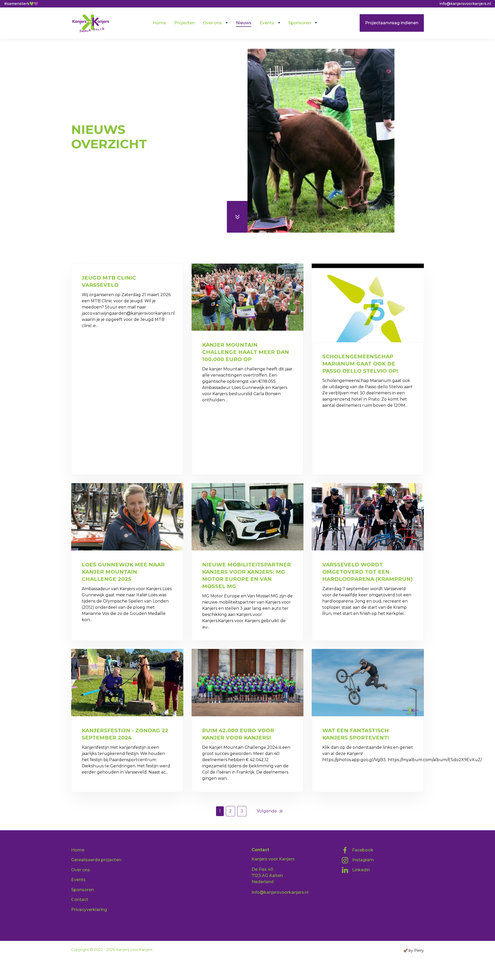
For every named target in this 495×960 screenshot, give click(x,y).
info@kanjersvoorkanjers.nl (280, 892)
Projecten (184, 22)
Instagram (363, 859)
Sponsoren (299, 22)
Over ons (212, 22)
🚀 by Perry (413, 950)
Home (159, 22)
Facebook (362, 850)
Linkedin (361, 869)
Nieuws (243, 22)
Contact (79, 899)
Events (267, 22)
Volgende (267, 811)
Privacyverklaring (89, 909)
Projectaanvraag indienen (391, 22)
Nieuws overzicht (109, 117)
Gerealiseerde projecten (96, 859)
